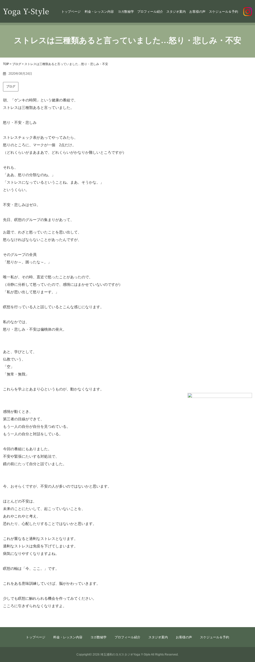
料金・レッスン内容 (99, 11)
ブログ (10, 86)
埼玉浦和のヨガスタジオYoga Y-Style (125, 654)
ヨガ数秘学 (126, 11)
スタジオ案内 (176, 11)
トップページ (71, 11)
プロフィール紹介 (150, 11)
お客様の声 (197, 11)
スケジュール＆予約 (223, 11)
